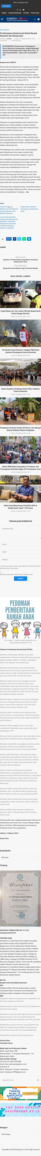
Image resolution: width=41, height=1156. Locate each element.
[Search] (35, 19)
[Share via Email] (29, 239)
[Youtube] (23, 10)
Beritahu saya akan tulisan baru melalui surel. (16, 574)
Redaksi (4, 13)
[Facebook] (17, 10)
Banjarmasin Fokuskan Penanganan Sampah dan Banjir (29, 209)
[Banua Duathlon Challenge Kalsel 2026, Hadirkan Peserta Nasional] (20, 372)
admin (9, 39)
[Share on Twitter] (19, 239)
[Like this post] (9, 239)
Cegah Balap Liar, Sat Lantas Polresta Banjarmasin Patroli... (18, 6)
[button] (14, 6)
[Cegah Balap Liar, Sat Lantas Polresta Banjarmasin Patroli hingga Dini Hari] (20, 294)
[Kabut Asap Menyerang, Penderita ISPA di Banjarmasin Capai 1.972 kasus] (20, 489)
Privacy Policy (35, 13)
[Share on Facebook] (14, 239)
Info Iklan (26, 13)
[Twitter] (20, 10)
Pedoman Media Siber (15, 13)
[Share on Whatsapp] (24, 239)
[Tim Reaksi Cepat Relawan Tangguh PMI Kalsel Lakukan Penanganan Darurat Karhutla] (20, 333)
